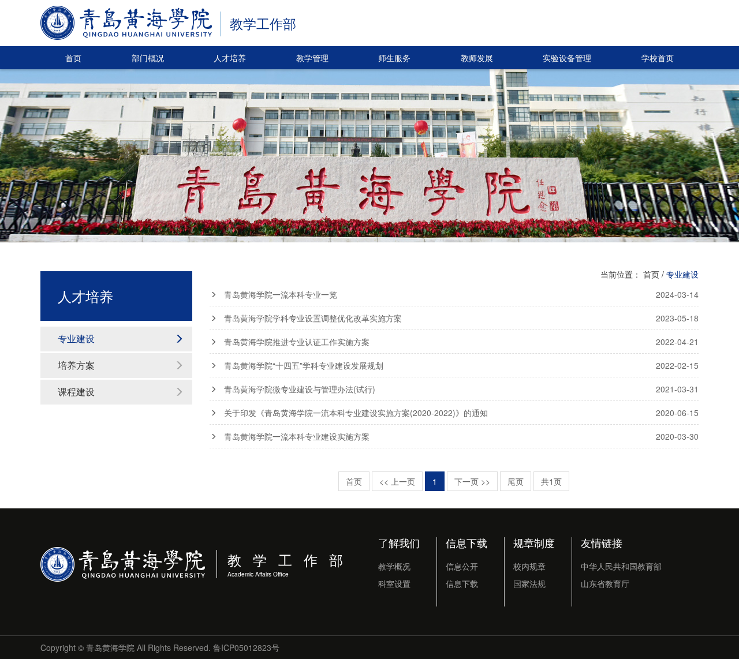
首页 (73, 57)
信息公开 (462, 566)
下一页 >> (472, 481)
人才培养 (230, 57)
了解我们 (399, 542)
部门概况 (148, 57)
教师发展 (477, 57)
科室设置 (394, 583)
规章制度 (534, 542)
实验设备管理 (567, 57)
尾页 (515, 481)
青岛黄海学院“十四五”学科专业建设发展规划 (461, 365)
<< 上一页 (397, 481)
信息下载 (466, 542)
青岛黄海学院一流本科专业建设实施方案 (461, 436)
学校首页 (657, 57)
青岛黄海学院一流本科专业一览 (461, 294)
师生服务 (394, 57)
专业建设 (76, 338)
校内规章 (529, 566)
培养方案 (76, 365)
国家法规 (529, 583)
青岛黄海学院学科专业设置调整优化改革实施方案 (461, 318)
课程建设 (76, 391)
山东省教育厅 (605, 583)
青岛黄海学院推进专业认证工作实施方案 (461, 341)
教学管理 (312, 57)
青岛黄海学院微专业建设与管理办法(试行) (461, 389)
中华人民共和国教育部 (621, 566)
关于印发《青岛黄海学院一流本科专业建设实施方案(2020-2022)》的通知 (461, 412)
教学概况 (394, 566)
